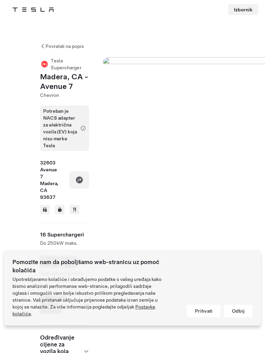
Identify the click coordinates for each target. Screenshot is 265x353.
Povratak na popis (65, 46)
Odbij (238, 311)
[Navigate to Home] (33, 10)
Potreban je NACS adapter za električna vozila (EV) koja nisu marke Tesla (60, 128)
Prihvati (204, 311)
